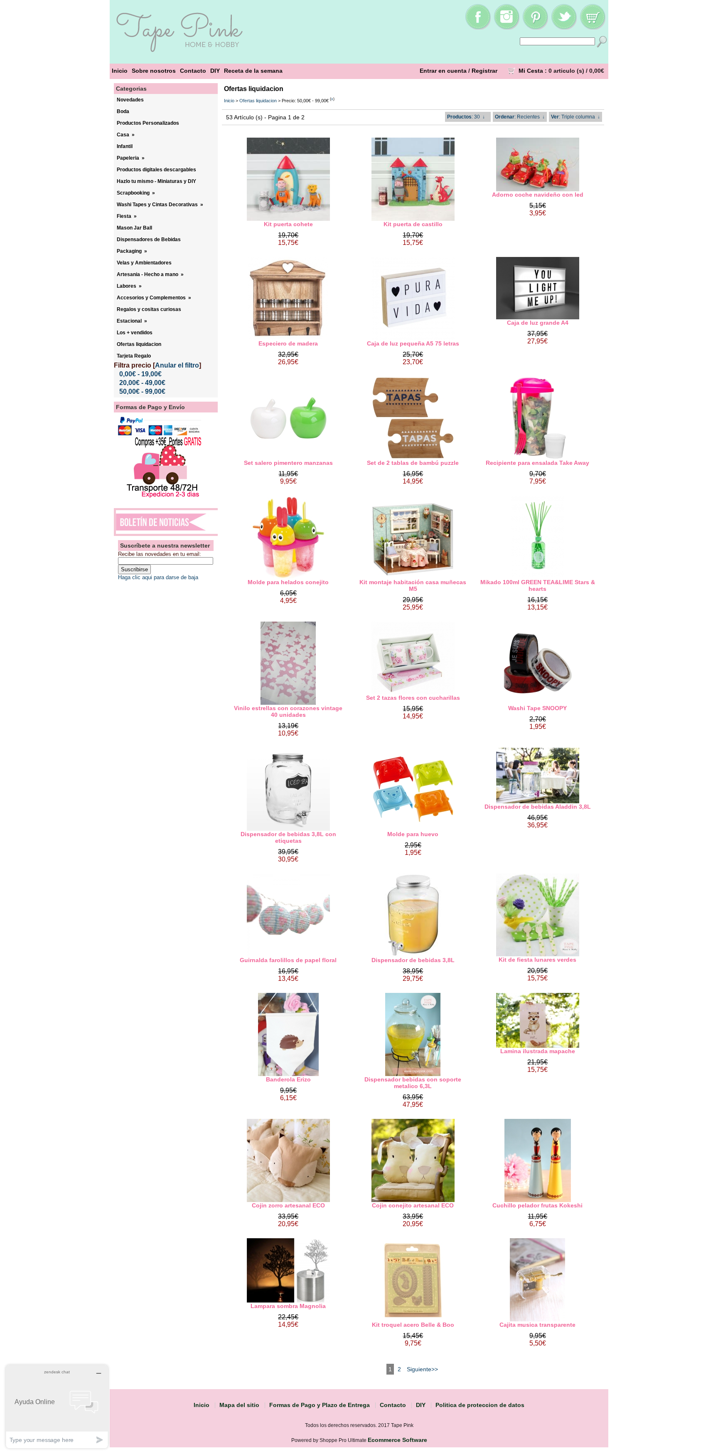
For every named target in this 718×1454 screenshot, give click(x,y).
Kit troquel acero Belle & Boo (413, 1324)
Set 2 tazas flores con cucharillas (413, 697)
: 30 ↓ (466, 117)
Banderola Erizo (288, 1079)
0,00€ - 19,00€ (140, 374)
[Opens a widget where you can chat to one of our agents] (57, 1406)
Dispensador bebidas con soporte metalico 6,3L (412, 1082)
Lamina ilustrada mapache (537, 1051)
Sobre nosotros (154, 70)
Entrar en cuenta (443, 70)
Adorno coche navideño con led (537, 194)
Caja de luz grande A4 (537, 322)
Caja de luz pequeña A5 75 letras (413, 343)
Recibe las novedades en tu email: (159, 554)
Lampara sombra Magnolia (288, 1306)
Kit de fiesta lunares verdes (537, 959)
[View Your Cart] (592, 27)
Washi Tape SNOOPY (537, 708)
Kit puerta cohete (288, 224)
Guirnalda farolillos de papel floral (288, 960)
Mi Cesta (531, 70)
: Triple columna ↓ (575, 117)
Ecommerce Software (397, 1440)
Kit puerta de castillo (413, 224)
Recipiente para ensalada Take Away (537, 462)
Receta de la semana (253, 70)
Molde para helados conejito (288, 582)
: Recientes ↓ (520, 117)
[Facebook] (478, 27)
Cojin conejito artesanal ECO (413, 1205)
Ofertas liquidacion (258, 100)
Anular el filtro (177, 365)
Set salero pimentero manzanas (288, 462)
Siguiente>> (422, 1369)
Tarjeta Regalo (134, 356)
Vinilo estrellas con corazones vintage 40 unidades (288, 711)
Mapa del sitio (239, 1405)
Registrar (484, 70)
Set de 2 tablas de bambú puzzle (413, 462)
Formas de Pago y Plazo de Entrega (319, 1405)
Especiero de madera (288, 343)
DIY (215, 70)
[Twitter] (564, 27)
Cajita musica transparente (537, 1324)
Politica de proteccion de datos (479, 1405)
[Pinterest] (535, 27)
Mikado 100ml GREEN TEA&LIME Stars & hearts (537, 585)
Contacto (193, 70)
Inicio (120, 70)
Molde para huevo (412, 834)
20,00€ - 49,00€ (142, 382)
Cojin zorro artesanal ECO (288, 1205)
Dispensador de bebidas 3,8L (413, 960)
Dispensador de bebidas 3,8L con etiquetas (288, 837)
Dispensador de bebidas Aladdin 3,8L (537, 806)
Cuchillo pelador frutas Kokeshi (537, 1205)
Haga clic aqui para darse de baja (158, 577)
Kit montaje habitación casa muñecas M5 (412, 585)
